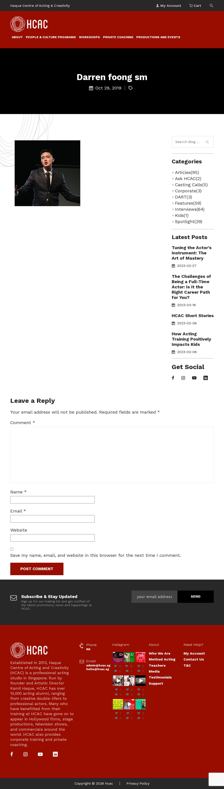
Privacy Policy (137, 783)
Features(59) (188, 203)
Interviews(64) (190, 209)
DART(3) (183, 197)
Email (18, 511)
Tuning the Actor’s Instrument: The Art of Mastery (192, 253)
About (17, 37)
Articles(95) (187, 172)
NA (88, 649)
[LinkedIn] (205, 378)
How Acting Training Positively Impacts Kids (191, 339)
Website (18, 530)
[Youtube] (194, 378)
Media (154, 671)
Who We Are (159, 653)
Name (18, 491)
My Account (194, 653)
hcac (109, 783)
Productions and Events (158, 37)
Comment (22, 422)
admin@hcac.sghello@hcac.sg (98, 667)
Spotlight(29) (188, 221)
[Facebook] (173, 378)
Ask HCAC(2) (188, 178)
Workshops (89, 37)
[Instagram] (183, 378)
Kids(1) (182, 215)
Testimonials (160, 677)
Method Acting (162, 659)
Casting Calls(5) (191, 184)
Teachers (157, 665)
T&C (187, 665)
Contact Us (194, 659)
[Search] (207, 142)
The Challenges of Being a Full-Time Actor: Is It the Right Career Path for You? (191, 287)
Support (156, 683)
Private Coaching (118, 37)
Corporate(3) (188, 190)
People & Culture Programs (51, 37)
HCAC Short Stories (193, 315)
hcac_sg (118, 653)
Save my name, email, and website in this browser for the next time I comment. (95, 555)
